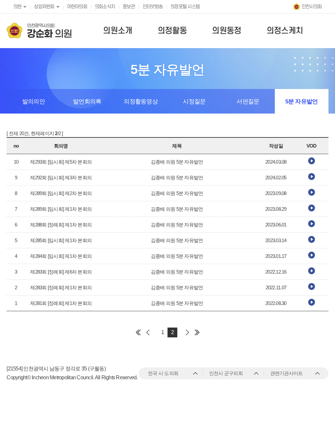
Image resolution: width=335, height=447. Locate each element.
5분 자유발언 (301, 101)
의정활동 (172, 30)
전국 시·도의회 (163, 373)
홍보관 (129, 6)
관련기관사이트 (286, 373)
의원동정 (226, 30)
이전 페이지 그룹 (148, 332)
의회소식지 (105, 6)
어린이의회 (77, 6)
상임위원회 (44, 6)
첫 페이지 (138, 332)
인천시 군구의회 (226, 373)
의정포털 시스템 (185, 6)
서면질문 (248, 101)
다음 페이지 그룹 (187, 332)
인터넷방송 (153, 6)
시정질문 (194, 101)
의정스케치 (285, 30)
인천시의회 (312, 6)
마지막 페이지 (197, 332)
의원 (17, 6)
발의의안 (33, 101)
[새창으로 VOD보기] (311, 162)
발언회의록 (87, 101)
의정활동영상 (141, 101)
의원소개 (117, 30)
